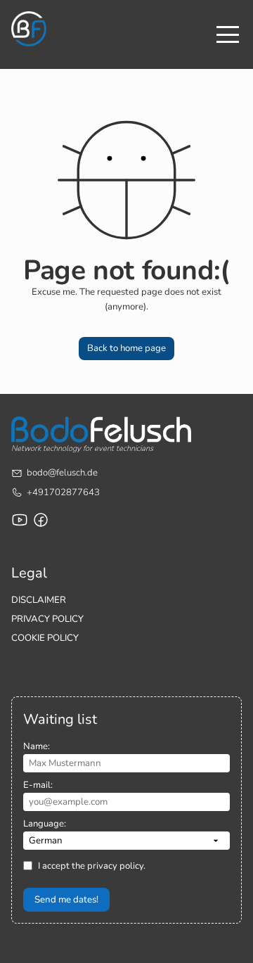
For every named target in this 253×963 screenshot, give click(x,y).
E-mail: (38, 785)
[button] (126, 348)
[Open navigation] (227, 34)
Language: (44, 823)
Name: (36, 746)
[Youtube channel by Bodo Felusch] (19, 519)
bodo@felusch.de (62, 472)
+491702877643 (63, 492)
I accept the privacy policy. (91, 866)
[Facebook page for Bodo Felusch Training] (40, 519)
